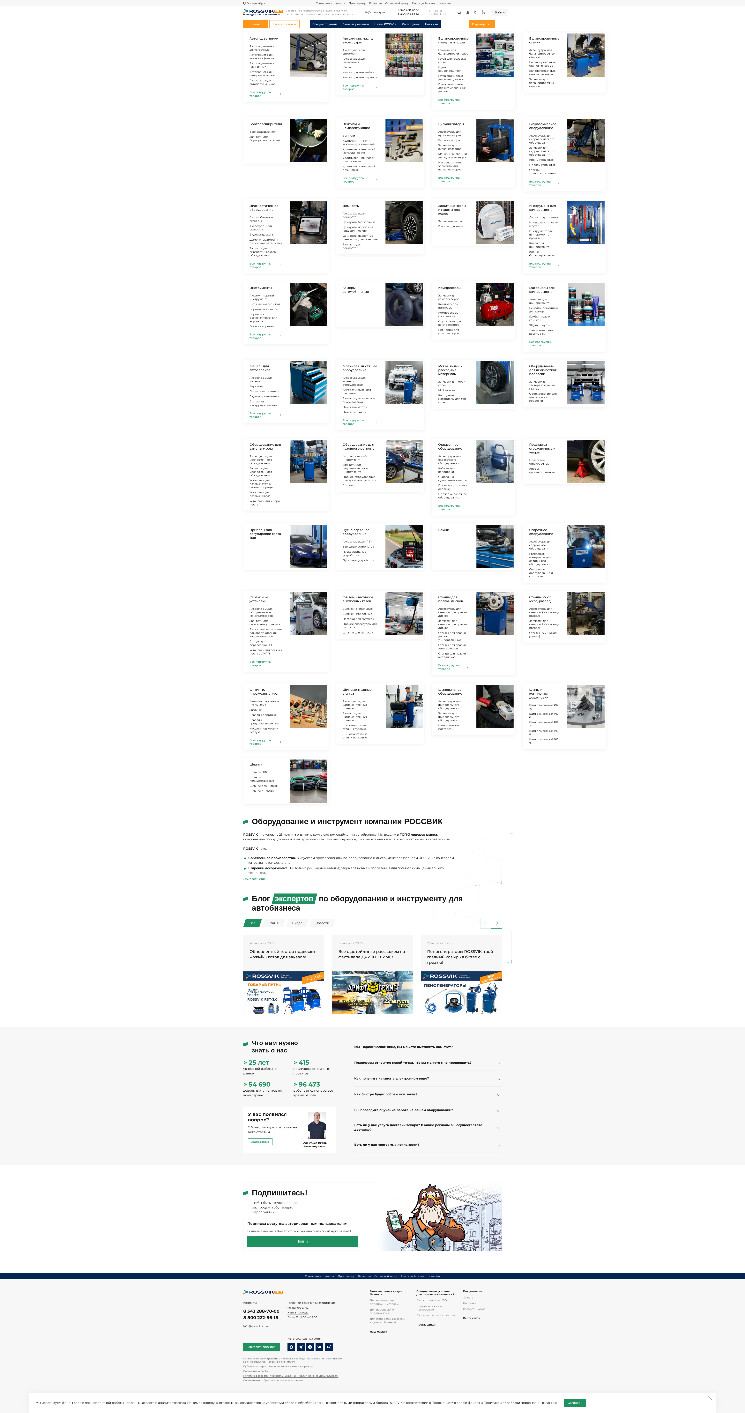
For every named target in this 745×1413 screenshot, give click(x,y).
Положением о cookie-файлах (456, 1403)
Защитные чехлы (450, 221)
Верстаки (256, 386)
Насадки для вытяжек (358, 619)
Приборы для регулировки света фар (265, 534)
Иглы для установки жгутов (543, 224)
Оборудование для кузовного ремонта (358, 446)
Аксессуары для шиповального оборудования (449, 704)
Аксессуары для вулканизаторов (450, 133)
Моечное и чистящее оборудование (360, 368)
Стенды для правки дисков (450, 599)
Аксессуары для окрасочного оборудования (449, 459)
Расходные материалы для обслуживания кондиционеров (266, 633)
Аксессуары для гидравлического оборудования (542, 139)
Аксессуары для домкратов (354, 215)
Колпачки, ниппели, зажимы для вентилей (359, 142)
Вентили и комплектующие (356, 126)
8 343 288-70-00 (261, 1311)
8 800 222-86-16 (260, 1317)
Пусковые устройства (358, 560)
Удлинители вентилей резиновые (359, 168)
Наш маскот (378, 1331)
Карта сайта (471, 1318)
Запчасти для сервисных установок (265, 622)
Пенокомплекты (354, 412)
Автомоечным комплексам (435, 1315)
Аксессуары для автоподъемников (263, 82)
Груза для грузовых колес (452, 60)
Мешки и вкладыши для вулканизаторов (452, 155)
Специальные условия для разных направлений (435, 1293)
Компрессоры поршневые (448, 314)
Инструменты (261, 288)
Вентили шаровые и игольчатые (264, 702)
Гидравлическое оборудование (542, 126)
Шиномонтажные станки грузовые (355, 727)
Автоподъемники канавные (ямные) (262, 56)
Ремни (443, 530)
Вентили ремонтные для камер (544, 309)
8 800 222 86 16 (408, 14)
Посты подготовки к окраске (452, 487)
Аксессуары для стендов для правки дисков (452, 612)
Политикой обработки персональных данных (520, 1403)
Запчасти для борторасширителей (265, 138)
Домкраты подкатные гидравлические (358, 228)
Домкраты (351, 206)
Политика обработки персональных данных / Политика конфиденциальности (291, 1375)
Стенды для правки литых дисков (452, 646)
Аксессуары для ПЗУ (357, 541)
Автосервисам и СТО (431, 1300)
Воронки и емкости (264, 309)
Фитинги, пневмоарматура (264, 691)
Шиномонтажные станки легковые (355, 735)
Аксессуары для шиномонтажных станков (355, 704)
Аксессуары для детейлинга (354, 60)
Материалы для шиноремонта (542, 290)
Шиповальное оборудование (450, 691)
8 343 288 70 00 (408, 10)
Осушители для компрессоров (449, 322)
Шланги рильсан (262, 791)
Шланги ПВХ (259, 772)
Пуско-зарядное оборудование (356, 532)
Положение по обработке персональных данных (273, 1380)
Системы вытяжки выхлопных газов (358, 599)
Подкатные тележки (264, 391)
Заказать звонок (261, 1347)
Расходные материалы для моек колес (453, 398)
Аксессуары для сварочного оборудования (540, 545)
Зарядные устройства (358, 546)
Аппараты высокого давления (357, 391)
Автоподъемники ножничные (262, 65)
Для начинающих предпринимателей (384, 1302)
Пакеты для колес (451, 226)
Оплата (468, 1297)
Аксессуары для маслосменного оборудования (261, 459)
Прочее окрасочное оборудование (452, 495)
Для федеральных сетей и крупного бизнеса (388, 1320)
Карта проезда (298, 1312)
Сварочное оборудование (541, 532)
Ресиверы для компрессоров (448, 331)
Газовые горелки (262, 326)
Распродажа (411, 24)
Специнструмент (324, 24)
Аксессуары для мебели (261, 379)
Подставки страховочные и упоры (542, 448)
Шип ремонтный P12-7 (544, 724)
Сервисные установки (259, 599)
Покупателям (472, 1291)
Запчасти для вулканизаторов (450, 147)
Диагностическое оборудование (264, 208)
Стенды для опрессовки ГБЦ (261, 643)
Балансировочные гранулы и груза (453, 40)
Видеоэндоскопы (262, 234)
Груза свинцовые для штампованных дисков (452, 88)
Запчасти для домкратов (352, 246)
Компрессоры (449, 288)
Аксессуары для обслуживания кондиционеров (261, 612)
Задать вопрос (260, 1141)
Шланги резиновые (264, 786)
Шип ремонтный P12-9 (544, 741)
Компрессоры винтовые (448, 305)
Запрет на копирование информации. (291, 1366)
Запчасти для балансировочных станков (542, 83)
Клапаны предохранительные (264, 721)
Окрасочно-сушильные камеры (452, 478)
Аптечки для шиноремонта (539, 301)
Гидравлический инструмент (355, 457)
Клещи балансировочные (542, 253)
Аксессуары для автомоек (354, 51)
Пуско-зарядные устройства (354, 553)
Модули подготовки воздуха (264, 730)
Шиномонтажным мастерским (429, 1308)
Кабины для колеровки (446, 470)
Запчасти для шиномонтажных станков (355, 717)
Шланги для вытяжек (358, 632)
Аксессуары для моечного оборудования (354, 381)
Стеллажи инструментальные (263, 403)
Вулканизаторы (451, 124)
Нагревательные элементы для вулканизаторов (450, 166)
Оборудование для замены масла (265, 446)
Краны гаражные (541, 159)
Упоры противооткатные (542, 470)
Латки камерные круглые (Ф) (541, 331)
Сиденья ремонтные (264, 396)
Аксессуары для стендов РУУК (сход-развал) (544, 612)
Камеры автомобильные (356, 290)
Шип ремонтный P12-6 (544, 715)
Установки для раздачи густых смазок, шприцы (261, 484)
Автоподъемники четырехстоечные (262, 73)
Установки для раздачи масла (260, 494)
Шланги (256, 764)
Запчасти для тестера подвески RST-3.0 (542, 385)
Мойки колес (447, 390)
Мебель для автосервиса (260, 368)
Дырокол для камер (543, 217)
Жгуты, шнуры (539, 325)
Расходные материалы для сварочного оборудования (540, 559)
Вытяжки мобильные (358, 608)
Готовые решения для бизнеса (386, 1293)
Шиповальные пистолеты (448, 727)
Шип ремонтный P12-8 (544, 732)
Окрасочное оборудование (450, 446)
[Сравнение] (467, 12)
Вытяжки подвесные (357, 614)
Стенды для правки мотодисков (452, 655)
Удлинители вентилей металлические (359, 150)
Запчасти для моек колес (451, 383)
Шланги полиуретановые (262, 778)
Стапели (349, 485)
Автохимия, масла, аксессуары (358, 40)
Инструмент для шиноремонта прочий (541, 234)
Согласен (575, 1403)
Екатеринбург (255, 3)
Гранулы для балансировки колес (453, 51)
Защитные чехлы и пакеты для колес (452, 209)
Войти (303, 1241)
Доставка (469, 1303)
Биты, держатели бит (265, 304)
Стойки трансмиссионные (542, 171)
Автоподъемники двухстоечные (262, 47)
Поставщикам (426, 1324)
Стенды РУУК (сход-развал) (540, 599)
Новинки (431, 24)
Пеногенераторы (355, 407)
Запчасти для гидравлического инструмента (355, 468)
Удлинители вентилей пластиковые (359, 159)
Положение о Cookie (256, 1371)
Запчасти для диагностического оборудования (263, 252)
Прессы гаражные (542, 165)
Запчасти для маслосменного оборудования (261, 472)
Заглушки (257, 710)
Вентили (349, 135)
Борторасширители (266, 124)
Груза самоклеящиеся (449, 68)
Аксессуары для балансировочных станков (542, 53)
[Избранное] (475, 12)
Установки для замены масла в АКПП (266, 651)
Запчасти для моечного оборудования (359, 400)
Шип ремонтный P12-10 (544, 706)
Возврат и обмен (475, 1309)
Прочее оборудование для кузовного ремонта (359, 478)
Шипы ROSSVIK (385, 24)
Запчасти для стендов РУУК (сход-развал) (544, 624)
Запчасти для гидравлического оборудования (542, 151)
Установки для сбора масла (265, 502)
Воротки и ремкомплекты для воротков (263, 317)
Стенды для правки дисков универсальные (452, 636)
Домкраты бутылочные (359, 222)
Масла (347, 67)
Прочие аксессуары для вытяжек (360, 625)
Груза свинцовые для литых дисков (451, 77)
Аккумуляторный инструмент (262, 297)
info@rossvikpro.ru (256, 1326)
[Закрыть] (710, 1398)
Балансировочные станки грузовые (542, 63)
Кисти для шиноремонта (539, 244)
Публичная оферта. (255, 1366)
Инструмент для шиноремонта (542, 208)
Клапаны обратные (263, 715)
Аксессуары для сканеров (261, 227)
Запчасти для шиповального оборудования (448, 717)
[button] (496, 923)
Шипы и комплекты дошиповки (538, 693)
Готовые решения (356, 24)
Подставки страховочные (539, 461)
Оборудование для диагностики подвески (543, 370)
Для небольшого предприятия (382, 1311)
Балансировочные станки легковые (542, 72)
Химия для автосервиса (360, 77)
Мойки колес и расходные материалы (450, 370)
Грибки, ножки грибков (539, 318)
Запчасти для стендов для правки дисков (452, 624)
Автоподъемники (264, 38)
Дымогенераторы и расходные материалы (266, 241)
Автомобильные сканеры (261, 219)
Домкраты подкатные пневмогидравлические (360, 237)
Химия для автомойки (358, 72)
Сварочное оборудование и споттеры (541, 573)
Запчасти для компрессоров (448, 297)
